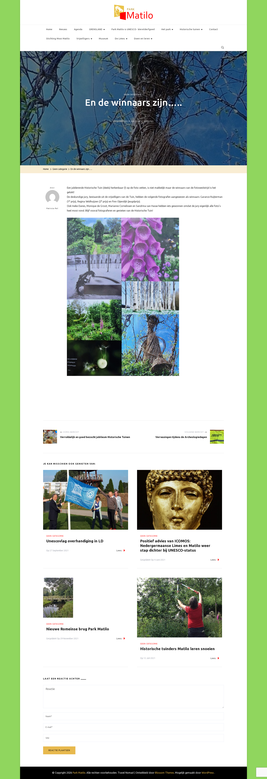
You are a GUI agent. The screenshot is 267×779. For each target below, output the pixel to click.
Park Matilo (79, 772)
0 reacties (149, 122)
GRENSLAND (95, 29)
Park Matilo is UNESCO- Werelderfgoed (133, 29)
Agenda (78, 29)
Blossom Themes (164, 772)
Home (49, 29)
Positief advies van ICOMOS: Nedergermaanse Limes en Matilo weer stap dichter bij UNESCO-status (175, 545)
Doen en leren (142, 38)
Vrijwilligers (83, 38)
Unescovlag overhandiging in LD (74, 541)
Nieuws (63, 29)
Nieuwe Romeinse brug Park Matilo (77, 629)
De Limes (120, 38)
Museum (103, 38)
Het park (166, 29)
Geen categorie (132, 95)
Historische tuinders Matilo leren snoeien (177, 649)
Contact (213, 29)
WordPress (208, 772)
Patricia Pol (52, 208)
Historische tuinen (190, 29)
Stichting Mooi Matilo (58, 38)
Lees (119, 550)
